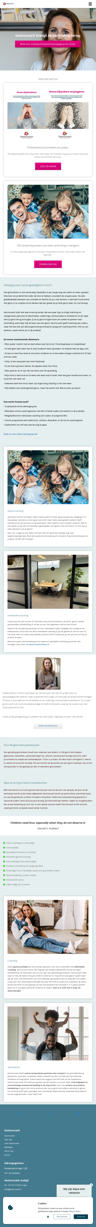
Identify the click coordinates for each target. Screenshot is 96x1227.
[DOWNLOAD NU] (48, 269)
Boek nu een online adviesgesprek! (21, 434)
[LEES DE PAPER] (48, 171)
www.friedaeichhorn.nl (39, 644)
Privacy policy (75, 1211)
